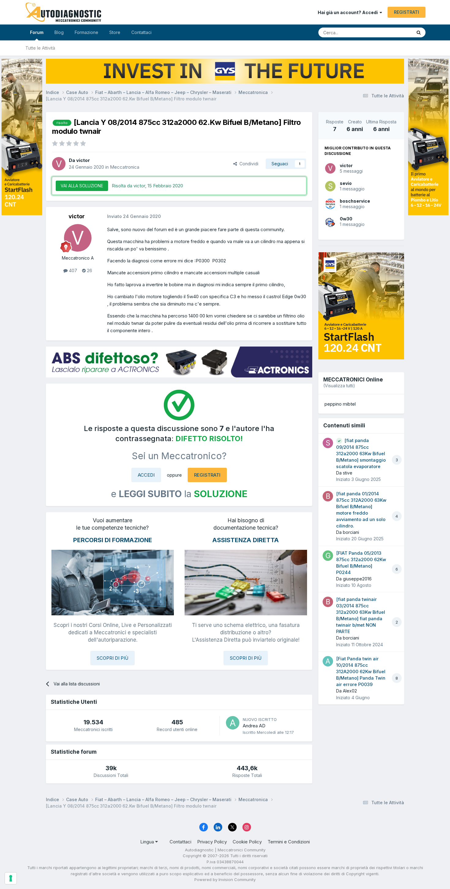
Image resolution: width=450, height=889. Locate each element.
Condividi (247, 163)
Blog (59, 32)
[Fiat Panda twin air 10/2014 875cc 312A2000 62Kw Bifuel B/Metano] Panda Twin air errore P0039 (360, 671)
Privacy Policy (212, 842)
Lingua (147, 842)
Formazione (86, 32)
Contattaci (141, 32)
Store (114, 32)
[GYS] (22, 437)
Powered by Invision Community (225, 879)
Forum (36, 32)
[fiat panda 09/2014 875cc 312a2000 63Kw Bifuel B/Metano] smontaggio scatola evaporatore (361, 453)
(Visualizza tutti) (339, 385)
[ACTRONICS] (179, 362)
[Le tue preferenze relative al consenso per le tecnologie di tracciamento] (11, 878)
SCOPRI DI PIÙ (112, 658)
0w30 (346, 218)
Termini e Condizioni (289, 842)
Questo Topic (391, 32)
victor (346, 165)
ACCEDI (146, 475)
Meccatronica (124, 167)
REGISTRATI (406, 12)
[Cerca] (419, 32)
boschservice (355, 201)
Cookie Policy (247, 842)
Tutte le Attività (40, 48)
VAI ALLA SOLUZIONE (82, 185)
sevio (346, 183)
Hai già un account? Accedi (349, 12)
